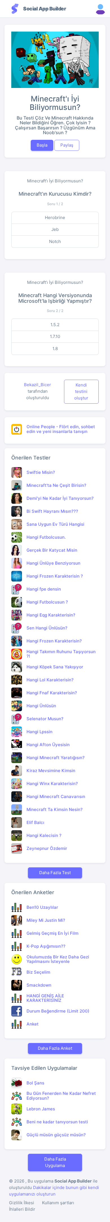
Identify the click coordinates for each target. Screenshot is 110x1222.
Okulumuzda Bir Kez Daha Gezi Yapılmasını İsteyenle (58, 959)
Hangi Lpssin (39, 731)
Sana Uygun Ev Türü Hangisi (55, 524)
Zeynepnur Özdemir (47, 848)
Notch (55, 241)
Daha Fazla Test (55, 872)
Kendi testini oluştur (81, 391)
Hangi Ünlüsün (41, 705)
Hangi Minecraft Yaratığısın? (56, 757)
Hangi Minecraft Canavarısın (56, 796)
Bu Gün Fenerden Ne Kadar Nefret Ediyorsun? (61, 1096)
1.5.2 (55, 324)
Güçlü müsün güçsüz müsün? (56, 1134)
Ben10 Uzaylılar (42, 907)
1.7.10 (55, 336)
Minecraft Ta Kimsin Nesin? (55, 809)
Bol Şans (35, 1083)
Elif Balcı (35, 822)
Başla (42, 145)
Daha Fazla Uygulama (55, 1162)
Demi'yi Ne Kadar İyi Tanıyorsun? (60, 498)
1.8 (55, 348)
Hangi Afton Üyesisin (48, 744)
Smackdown (39, 985)
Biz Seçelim (38, 972)
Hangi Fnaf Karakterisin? (52, 692)
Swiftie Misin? (41, 472)
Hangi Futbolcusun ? (47, 602)
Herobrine (55, 217)
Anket (33, 1024)
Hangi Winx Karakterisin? (52, 783)
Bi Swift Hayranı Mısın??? (52, 511)
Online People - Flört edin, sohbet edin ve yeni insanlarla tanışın (61, 429)
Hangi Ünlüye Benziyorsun (53, 563)
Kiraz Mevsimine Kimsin (51, 770)
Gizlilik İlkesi (21, 1202)
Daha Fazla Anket (55, 1048)
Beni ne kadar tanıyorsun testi (57, 1121)
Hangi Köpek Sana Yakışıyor (55, 666)
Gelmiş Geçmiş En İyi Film (52, 933)
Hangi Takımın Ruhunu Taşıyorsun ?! (61, 654)
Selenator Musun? (45, 718)
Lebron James (41, 1108)
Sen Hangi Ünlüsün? (47, 628)
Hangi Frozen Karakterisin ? (55, 576)
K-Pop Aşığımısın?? (46, 946)
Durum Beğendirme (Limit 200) (58, 1011)
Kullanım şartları (58, 1202)
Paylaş (66, 145)
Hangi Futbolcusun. (46, 537)
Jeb (55, 229)
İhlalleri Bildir (22, 1209)
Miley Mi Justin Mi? (46, 920)
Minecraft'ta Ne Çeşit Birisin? (56, 485)
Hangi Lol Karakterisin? (50, 679)
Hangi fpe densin (44, 589)
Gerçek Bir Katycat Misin (52, 550)
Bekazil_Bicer (37, 384)
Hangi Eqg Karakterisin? (51, 615)
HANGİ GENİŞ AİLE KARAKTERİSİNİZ (45, 998)
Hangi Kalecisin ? (44, 835)
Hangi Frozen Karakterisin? (54, 641)
